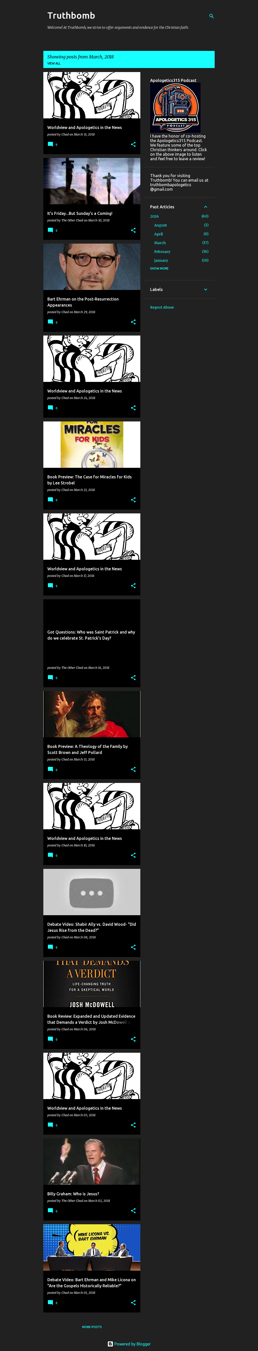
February (162, 251)
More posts (92, 1327)
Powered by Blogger (132, 1344)
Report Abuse (162, 307)
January (161, 260)
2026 (154, 216)
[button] (133, 144)
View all (53, 63)
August (160, 225)
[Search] (212, 16)
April (158, 234)
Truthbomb (71, 15)
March (160, 243)
